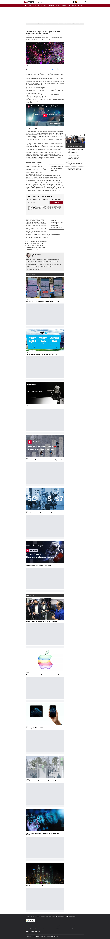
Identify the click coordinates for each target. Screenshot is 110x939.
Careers (42, 928)
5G (36, 131)
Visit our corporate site (71, 916)
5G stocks (80, 5)
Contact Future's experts (45, 926)
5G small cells (32, 241)
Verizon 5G (81, 23)
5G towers (51, 5)
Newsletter (44, 5)
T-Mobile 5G (73, 23)
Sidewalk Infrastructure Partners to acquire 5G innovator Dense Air (73, 157)
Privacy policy (58, 926)
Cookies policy (72, 926)
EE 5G (44, 23)
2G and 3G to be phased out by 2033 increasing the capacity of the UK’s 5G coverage (75, 163)
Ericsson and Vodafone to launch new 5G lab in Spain (74, 169)
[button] (83, 2)
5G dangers (42, 247)
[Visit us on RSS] (76, 2)
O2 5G (50, 23)
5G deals (58, 5)
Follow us (54, 69)
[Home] (26, 5)
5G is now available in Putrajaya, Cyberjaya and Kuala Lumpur (76, 145)
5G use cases (36, 5)
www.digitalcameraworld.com (45, 261)
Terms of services (43, 206)
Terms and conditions (30, 926)
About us (57, 928)
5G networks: (37, 23)
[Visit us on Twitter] (74, 2)
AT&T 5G (65, 23)
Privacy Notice (32, 207)
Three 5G (58, 23)
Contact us (72, 928)
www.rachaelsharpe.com (33, 269)
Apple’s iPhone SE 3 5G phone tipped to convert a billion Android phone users (75, 151)
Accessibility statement (31, 928)
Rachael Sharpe (30, 35)
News (30, 5)
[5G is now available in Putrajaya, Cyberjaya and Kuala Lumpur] (75, 142)
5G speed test (72, 5)
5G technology (46, 81)
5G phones (64, 5)
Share (29, 69)
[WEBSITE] (33, 256)
